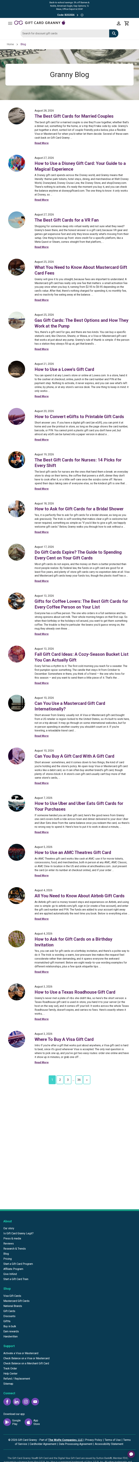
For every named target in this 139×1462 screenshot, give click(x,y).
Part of (61, 1440)
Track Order (10, 1368)
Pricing (7, 1258)
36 (79, 1079)
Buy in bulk (9, 1326)
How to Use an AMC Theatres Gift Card (73, 852)
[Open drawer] (10, 23)
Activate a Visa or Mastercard (20, 1353)
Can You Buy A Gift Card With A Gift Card (74, 756)
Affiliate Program (13, 1269)
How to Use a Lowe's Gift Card (64, 369)
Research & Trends (14, 1248)
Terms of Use (113, 1440)
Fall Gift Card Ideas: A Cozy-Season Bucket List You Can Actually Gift (81, 657)
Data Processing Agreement (75, 1444)
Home (10, 44)
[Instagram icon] (26, 1401)
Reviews (8, 1243)
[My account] (119, 23)
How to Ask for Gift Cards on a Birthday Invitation (73, 942)
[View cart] (127, 23)
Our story (8, 1228)
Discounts (9, 1316)
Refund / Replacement (16, 1378)
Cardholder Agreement (43, 1444)
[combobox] (65, 33)
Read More (42, 143)
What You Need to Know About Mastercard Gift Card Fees (81, 270)
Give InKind (10, 1274)
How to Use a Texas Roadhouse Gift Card (75, 992)
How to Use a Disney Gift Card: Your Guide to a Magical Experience (80, 166)
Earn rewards (11, 1331)
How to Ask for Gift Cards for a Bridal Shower (79, 508)
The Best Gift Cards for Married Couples (74, 116)
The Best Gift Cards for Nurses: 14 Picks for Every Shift (78, 462)
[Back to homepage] (64, 23)
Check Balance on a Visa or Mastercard (26, 1358)
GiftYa (6, 1321)
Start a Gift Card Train (15, 1279)
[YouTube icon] (35, 1401)
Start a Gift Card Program (18, 1263)
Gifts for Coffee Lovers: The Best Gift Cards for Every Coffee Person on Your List (81, 604)
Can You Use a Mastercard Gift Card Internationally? (70, 706)
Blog (6, 1253)
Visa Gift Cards (12, 1295)
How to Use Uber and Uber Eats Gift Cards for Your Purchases (79, 806)
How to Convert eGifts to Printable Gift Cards (79, 416)
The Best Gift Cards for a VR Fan (67, 220)
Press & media (12, 1238)
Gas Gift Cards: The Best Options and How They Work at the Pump (81, 323)
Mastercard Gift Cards (16, 1301)
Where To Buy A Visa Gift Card (64, 1039)
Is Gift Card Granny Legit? (18, 1233)
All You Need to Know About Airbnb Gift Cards (80, 895)
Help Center (10, 1373)
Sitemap (8, 1383)
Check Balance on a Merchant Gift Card (26, 1363)
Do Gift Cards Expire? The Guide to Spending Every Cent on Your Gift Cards (78, 555)
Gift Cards (9, 1311)
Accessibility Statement (109, 1444)
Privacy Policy (93, 1440)
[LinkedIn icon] (16, 1401)
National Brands (12, 1306)
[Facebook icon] (7, 1401)
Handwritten (10, 1336)
